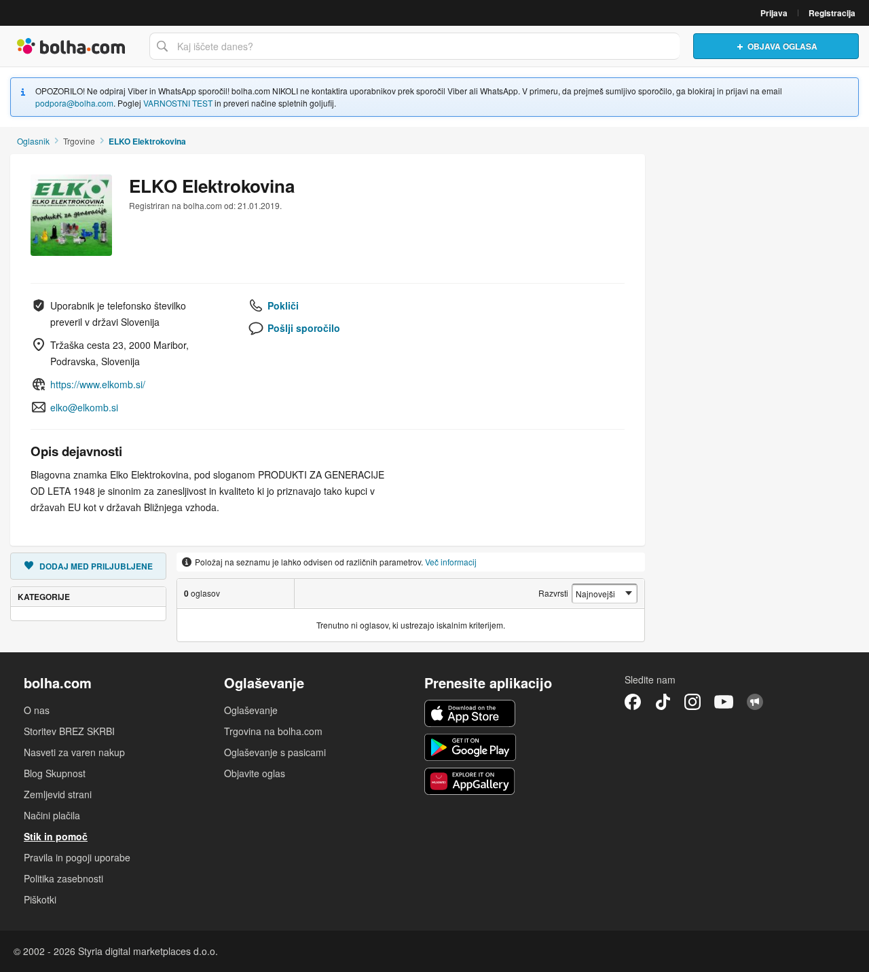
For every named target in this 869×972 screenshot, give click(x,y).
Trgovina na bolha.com (273, 731)
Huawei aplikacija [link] (470, 781)
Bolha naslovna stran (71, 46)
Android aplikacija (470, 747)
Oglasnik (33, 141)
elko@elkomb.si (84, 407)
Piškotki (40, 899)
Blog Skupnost (55, 773)
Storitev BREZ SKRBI (69, 731)
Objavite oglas (254, 773)
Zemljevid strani (58, 794)
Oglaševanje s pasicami (275, 752)
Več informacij (451, 561)
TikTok (662, 702)
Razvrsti (553, 593)
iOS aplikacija (470, 713)
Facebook (633, 702)
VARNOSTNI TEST (177, 103)
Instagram (692, 702)
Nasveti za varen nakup (74, 752)
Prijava (774, 13)
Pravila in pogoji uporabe (77, 857)
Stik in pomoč (56, 836)
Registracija (832, 13)
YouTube (723, 702)
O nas (37, 710)
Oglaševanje (251, 710)
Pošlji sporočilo (303, 328)
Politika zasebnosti (63, 878)
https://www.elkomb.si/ (97, 384)
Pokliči (283, 305)
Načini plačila (52, 815)
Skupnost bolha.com (755, 702)
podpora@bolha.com (74, 103)
